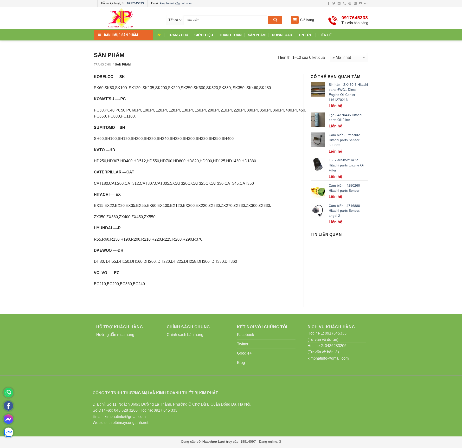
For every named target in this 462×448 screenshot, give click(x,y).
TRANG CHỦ (178, 35)
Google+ (244, 353)
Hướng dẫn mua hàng (115, 335)
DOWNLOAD (282, 35)
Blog (241, 363)
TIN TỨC (305, 35)
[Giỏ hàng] (295, 20)
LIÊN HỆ (325, 35)
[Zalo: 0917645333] (8, 432)
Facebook (245, 335)
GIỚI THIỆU (203, 35)
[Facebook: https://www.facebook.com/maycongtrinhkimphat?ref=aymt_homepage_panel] (8, 406)
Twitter (242, 344)
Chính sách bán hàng (185, 335)
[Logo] (125, 18)
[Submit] (275, 20)
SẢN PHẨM (257, 35)
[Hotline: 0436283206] (8, 392)
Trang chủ (102, 64)
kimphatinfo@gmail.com (176, 3)
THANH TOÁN (230, 35)
